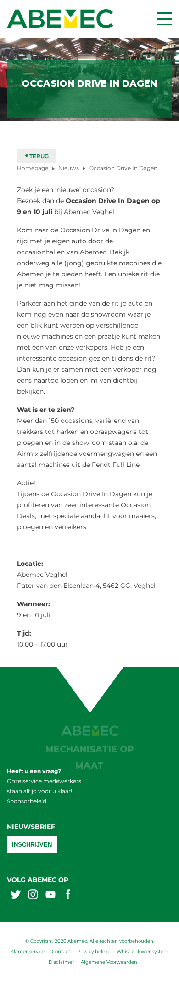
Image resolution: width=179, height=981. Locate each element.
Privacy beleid (93, 951)
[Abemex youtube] (50, 895)
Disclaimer (61, 962)
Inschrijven (32, 844)
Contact (61, 951)
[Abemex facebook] (68, 895)
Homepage (32, 167)
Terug (38, 156)
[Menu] (164, 18)
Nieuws (68, 167)
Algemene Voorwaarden (109, 962)
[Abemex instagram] (33, 895)
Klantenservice (28, 951)
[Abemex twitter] (16, 895)
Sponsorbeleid (26, 801)
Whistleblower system (142, 951)
